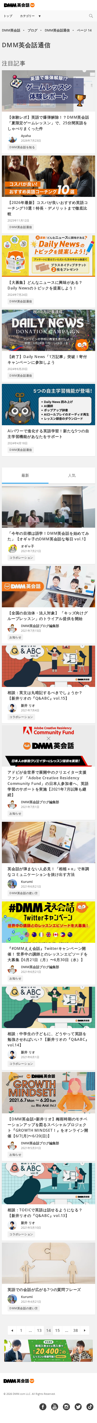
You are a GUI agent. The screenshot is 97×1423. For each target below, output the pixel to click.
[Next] (84, 1330)
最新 (25, 475)
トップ (8, 16)
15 (57, 1330)
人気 (72, 475)
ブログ (32, 30)
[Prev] (12, 1330)
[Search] (91, 16)
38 (75, 1330)
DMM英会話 (11, 30)
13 (39, 1330)
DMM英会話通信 (57, 30)
